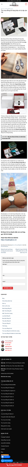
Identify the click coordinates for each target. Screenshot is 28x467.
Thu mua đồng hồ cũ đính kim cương (10, 331)
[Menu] (2, 4)
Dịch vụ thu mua (6, 306)
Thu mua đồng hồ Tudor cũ (7, 396)
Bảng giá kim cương (5, 426)
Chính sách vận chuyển (6, 429)
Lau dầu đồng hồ (6, 316)
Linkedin (3, 449)
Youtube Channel (5, 446)
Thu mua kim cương (5, 423)
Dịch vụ (2, 8)
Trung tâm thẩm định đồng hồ (8, 417)
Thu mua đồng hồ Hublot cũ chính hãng (11, 333)
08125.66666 (10, 373)
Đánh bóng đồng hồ (6, 308)
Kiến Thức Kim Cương (7, 313)
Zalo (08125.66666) (5, 443)
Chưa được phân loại (7, 301)
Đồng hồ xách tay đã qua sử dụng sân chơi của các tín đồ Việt (7, 251)
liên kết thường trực (4, 246)
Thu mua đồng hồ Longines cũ (8, 390)
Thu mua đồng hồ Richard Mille (8, 384)
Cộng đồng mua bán (5, 440)
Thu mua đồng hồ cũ (8, 8)
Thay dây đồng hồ (6, 321)
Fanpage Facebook (5, 437)
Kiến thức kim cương (6, 376)
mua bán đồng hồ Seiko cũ (7, 414)
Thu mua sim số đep (5, 419)
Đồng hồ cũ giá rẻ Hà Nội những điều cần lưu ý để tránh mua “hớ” (21, 251)
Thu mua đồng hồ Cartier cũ (7, 402)
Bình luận (5, 264)
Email (4, 281)
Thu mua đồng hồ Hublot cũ (7, 393)
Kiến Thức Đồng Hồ (6, 311)
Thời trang (4, 326)
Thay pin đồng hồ (6, 323)
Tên (4, 275)
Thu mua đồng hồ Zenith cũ (7, 399)
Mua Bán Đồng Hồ (6, 318)
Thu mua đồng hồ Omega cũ (7, 387)
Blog (3, 298)
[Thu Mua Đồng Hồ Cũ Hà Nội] (14, 4)
